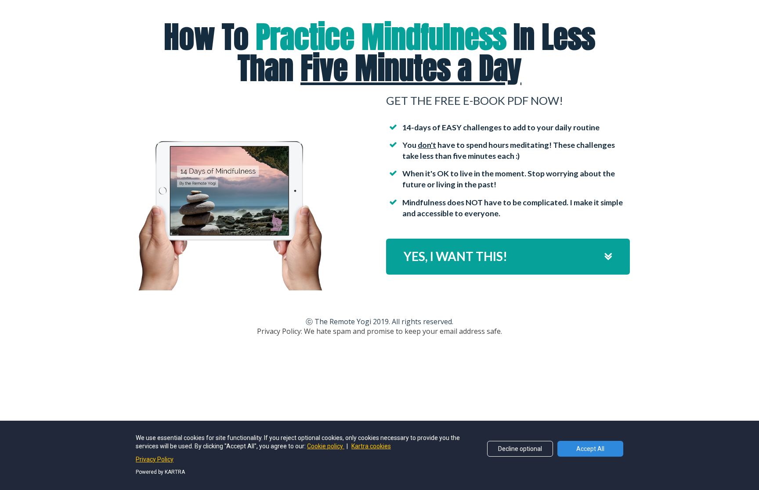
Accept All (590, 448)
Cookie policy (325, 446)
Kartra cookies (371, 446)
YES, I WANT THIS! (455, 256)
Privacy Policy (154, 459)
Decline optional (520, 448)
